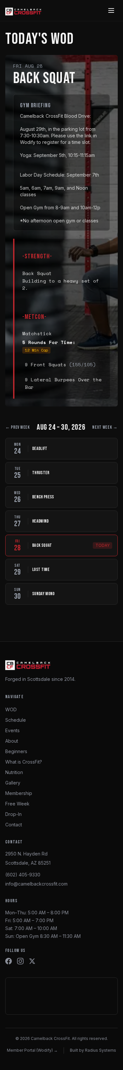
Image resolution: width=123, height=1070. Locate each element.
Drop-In (13, 814)
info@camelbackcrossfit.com (36, 884)
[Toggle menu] (111, 10)
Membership (18, 793)
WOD (11, 709)
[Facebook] (8, 961)
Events (12, 730)
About (11, 741)
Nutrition (14, 772)
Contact (13, 824)
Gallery (12, 782)
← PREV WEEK (17, 427)
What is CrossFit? (23, 762)
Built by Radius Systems (93, 1050)
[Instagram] (20, 961)
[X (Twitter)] (32, 961)
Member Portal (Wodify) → (32, 1050)
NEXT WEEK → (105, 427)
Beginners (16, 751)
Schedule (15, 720)
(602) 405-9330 (22, 874)
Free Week (17, 803)
